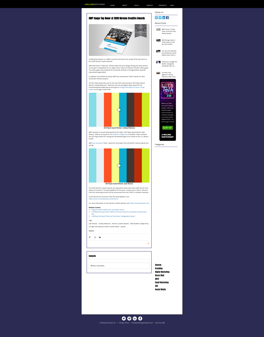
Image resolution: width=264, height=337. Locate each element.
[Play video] (119, 110)
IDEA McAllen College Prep (139, 223)
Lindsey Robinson (104, 223)
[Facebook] (140, 318)
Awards (91, 231)
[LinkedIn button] (163, 17)
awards (123, 226)
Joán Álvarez (93, 223)
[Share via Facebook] (90, 237)
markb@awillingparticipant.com (142, 323)
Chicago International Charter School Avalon (104, 226)
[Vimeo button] (160, 17)
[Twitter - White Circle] (124, 318)
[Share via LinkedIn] (100, 237)
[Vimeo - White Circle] (129, 318)
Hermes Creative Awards (120, 223)
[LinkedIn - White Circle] (135, 318)
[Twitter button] (156, 17)
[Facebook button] (167, 17)
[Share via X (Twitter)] (95, 237)
